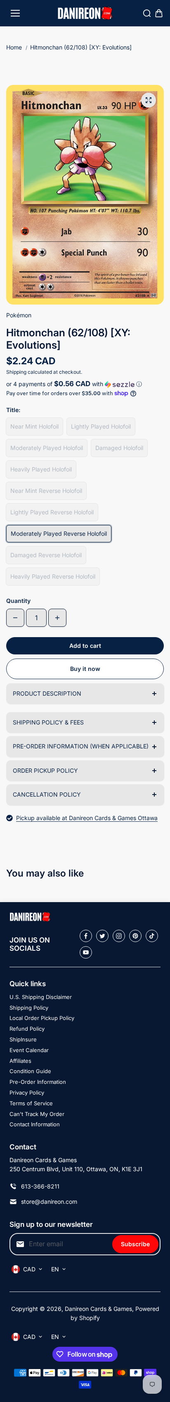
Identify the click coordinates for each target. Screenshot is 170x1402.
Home (14, 47)
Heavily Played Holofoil (41, 469)
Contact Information (34, 1124)
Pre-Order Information (37, 1081)
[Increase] (57, 618)
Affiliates (20, 1060)
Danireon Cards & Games (98, 1308)
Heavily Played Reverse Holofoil (52, 576)
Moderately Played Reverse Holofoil (59, 533)
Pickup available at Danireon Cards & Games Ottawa (87, 817)
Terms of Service (31, 1103)
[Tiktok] (152, 936)
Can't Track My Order (36, 1114)
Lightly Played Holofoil (101, 426)
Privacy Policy (26, 1092)
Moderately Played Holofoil (46, 447)
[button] (85, 384)
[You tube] (86, 952)
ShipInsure (23, 1039)
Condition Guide (30, 1071)
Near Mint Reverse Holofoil (46, 490)
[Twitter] (102, 936)
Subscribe (135, 1243)
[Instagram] (119, 936)
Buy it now (85, 668)
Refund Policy (27, 1028)
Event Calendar (29, 1050)
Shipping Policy (28, 1007)
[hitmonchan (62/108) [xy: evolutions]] (148, 100)
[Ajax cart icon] (159, 13)
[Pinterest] (135, 936)
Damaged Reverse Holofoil (46, 554)
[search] (147, 13)
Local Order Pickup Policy (41, 1018)
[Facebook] (86, 936)
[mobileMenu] (15, 13)
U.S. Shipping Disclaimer (40, 997)
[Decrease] (15, 618)
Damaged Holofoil (119, 447)
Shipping (16, 372)
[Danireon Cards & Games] (85, 13)
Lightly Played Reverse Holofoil (52, 512)
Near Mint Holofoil (34, 426)
